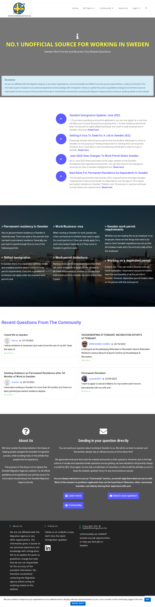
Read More (8, 353)
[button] (73, 496)
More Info (78, 603)
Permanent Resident (93, 373)
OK (147, 600)
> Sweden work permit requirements (120, 228)
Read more (93, 130)
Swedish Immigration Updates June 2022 (94, 115)
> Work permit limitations (70, 257)
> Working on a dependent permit (127, 260)
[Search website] (146, 8)
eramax (15, 382)
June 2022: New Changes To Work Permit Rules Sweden (103, 155)
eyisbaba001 (95, 379)
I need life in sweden (16, 334)
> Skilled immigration (16, 257)
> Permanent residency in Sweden (25, 226)
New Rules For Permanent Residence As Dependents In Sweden (108, 172)
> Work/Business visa (68, 226)
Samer (15, 340)
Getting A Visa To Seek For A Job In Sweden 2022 (99, 135)
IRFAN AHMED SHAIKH (99, 344)
